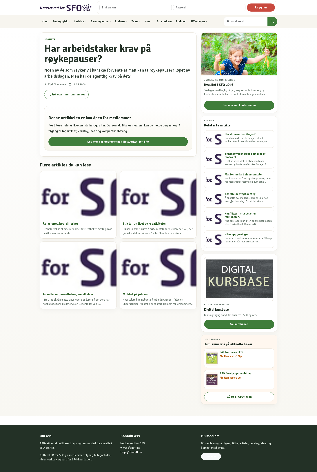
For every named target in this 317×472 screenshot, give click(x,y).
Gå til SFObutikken (239, 397)
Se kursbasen (239, 324)
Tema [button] (135, 21)
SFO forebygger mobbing (236, 373)
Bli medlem (164, 21)
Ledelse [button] (79, 21)
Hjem (45, 21)
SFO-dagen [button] (197, 21)
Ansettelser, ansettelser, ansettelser (68, 294)
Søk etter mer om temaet (68, 94)
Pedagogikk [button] (60, 21)
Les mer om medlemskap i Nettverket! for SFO (118, 142)
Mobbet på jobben (135, 294)
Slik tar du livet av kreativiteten (145, 224)
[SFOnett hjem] (66, 7)
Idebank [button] (120, 21)
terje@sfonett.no (131, 452)
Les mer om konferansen (239, 105)
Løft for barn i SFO (231, 352)
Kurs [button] (148, 21)
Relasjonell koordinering (60, 224)
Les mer (211, 456)
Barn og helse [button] (100, 21)
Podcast (181, 21)
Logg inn (261, 7)
